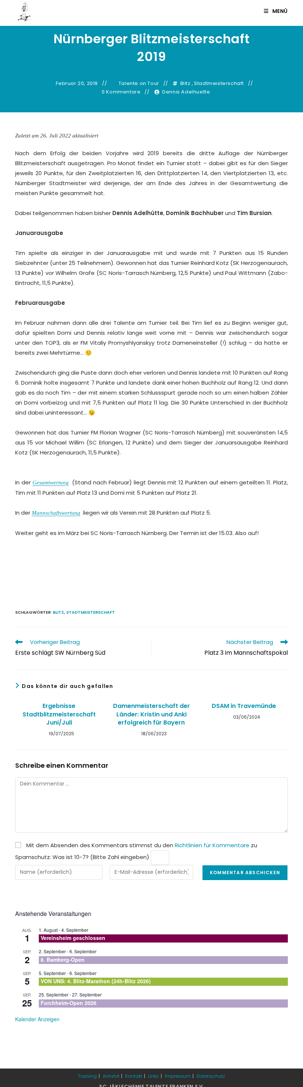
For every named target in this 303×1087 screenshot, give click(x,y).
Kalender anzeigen (37, 1019)
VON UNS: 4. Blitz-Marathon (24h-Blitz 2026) (96, 981)
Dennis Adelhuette (186, 92)
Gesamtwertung (51, 482)
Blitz (185, 83)
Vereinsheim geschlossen (73, 937)
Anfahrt (111, 1076)
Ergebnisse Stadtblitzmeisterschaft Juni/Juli (59, 714)
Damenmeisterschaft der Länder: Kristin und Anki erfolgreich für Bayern (151, 714)
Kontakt (133, 1076)
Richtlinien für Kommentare (212, 845)
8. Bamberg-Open (63, 959)
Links (153, 1076)
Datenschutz (211, 1076)
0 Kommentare (121, 92)
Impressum (178, 1076)
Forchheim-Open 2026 (68, 1002)
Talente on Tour (139, 83)
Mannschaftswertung (56, 513)
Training (87, 1076)
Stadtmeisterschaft (219, 83)
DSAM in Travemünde (244, 706)
